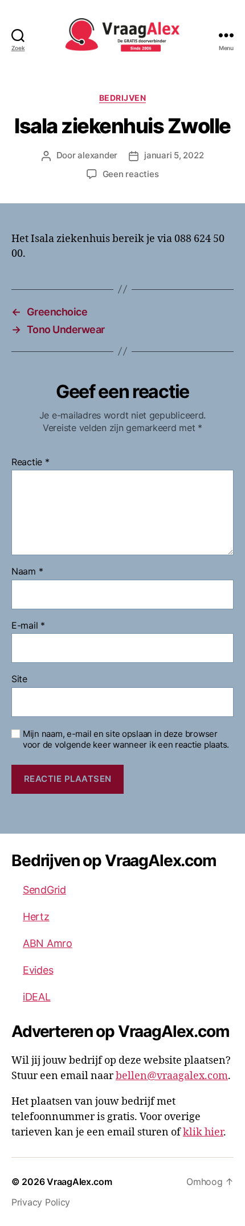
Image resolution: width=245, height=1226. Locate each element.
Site (19, 679)
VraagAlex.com (79, 1181)
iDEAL (37, 997)
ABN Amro (47, 943)
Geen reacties (131, 174)
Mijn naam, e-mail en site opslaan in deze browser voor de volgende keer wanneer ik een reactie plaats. (126, 739)
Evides (38, 970)
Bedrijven (122, 97)
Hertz (36, 916)
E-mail (28, 626)
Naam (27, 572)
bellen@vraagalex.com (172, 1076)
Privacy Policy (40, 1202)
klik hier (203, 1132)
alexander (97, 155)
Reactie (30, 462)
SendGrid (44, 890)
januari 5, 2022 (173, 155)
